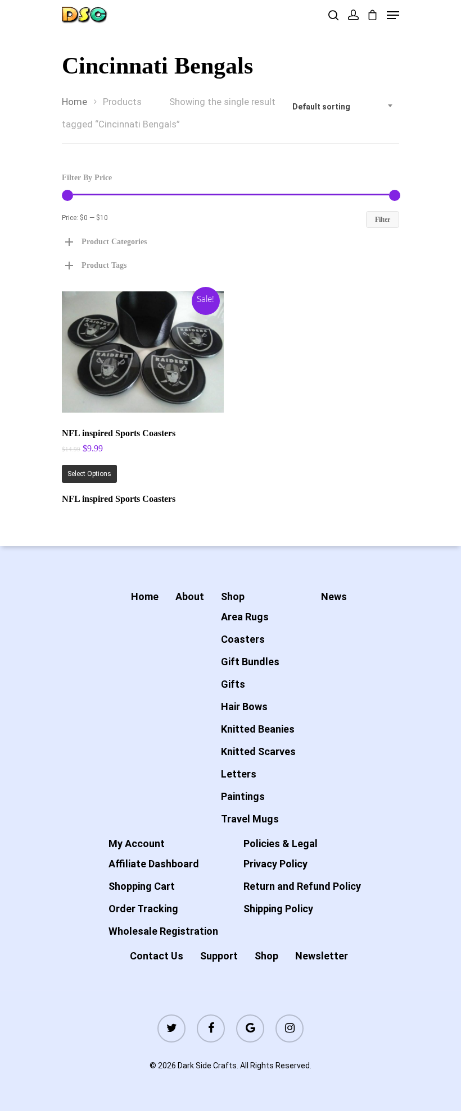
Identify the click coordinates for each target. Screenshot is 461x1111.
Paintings (243, 796)
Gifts (233, 684)
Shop (233, 596)
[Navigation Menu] (393, 15)
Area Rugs (245, 617)
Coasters (243, 639)
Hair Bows (244, 706)
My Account (137, 843)
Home (74, 102)
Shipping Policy (278, 909)
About (189, 596)
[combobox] (343, 106)
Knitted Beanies (258, 729)
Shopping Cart (142, 886)
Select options (89, 474)
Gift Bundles (250, 661)
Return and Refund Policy (302, 886)
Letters (238, 774)
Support (219, 956)
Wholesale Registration (163, 931)
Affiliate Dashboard (154, 864)
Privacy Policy (275, 864)
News (334, 596)
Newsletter (321, 956)
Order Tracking (143, 909)
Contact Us (156, 956)
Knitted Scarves (258, 751)
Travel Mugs (250, 819)
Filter (382, 219)
